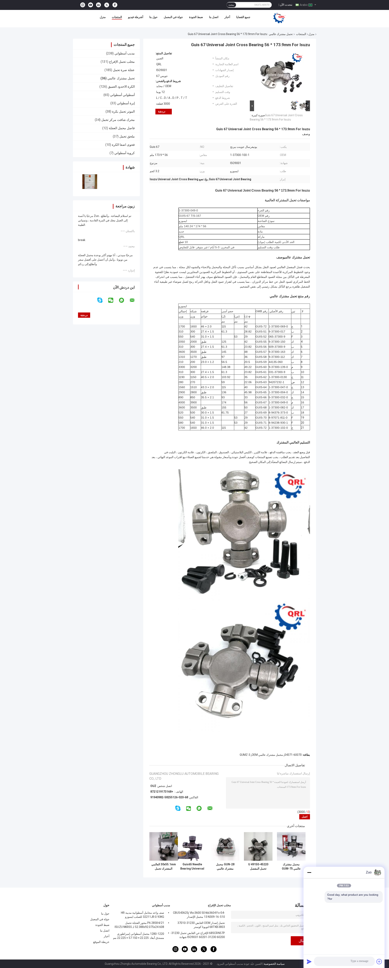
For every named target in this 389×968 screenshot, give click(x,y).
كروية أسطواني (124, 153)
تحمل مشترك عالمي (281, 34)
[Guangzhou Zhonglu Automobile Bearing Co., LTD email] (135, 300)
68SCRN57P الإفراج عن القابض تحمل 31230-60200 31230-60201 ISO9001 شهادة (197, 935)
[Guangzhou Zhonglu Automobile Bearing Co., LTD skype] (102, 300)
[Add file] (379, 961)
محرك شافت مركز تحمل (118, 120)
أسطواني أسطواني (122, 95)
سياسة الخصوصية (274, 963)
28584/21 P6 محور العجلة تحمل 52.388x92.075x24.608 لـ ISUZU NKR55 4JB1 (139, 925)
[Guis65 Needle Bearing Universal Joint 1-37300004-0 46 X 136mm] (192, 846)
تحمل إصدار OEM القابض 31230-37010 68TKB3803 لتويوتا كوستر (201, 925)
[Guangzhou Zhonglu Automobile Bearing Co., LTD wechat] (113, 300)
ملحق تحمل (127, 136)
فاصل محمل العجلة (122, 128)
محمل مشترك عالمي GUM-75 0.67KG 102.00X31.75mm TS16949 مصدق (291, 866)
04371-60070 (293, 754)
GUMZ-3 (245, 754)
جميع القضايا (243, 17)
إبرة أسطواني (126, 103)
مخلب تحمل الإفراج (122, 62)
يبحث (231, 4)
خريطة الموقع (101, 941)
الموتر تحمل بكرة (123, 111)
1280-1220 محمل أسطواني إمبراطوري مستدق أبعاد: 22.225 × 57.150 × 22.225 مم (138, 935)
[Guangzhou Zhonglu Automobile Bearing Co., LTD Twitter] (107, 5)
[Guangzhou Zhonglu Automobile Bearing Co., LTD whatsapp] (124, 300)
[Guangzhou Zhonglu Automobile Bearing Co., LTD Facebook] (115, 4)
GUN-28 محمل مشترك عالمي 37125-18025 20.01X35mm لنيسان (225, 866)
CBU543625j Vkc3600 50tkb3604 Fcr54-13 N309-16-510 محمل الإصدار (199, 914)
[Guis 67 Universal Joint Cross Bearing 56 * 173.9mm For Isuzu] (281, 75)
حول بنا (153, 17)
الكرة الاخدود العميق (121, 86)
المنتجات (117, 17)
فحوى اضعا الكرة (123, 145)
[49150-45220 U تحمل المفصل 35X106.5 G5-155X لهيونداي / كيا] (258, 846)
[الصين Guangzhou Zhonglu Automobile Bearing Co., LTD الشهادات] (89, 181)
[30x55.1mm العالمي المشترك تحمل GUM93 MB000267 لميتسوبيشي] (163, 846)
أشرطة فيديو (135, 17)
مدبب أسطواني (124, 53)
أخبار (227, 17)
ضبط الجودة (196, 17)
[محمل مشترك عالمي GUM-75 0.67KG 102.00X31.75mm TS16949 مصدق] (291, 846)
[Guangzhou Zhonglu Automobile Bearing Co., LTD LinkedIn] (98, 4)
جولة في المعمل (173, 17)
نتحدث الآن (286, 4)
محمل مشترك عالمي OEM (267, 754)
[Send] (309, 961)
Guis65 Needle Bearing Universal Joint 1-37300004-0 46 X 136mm (192, 866)
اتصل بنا (213, 17)
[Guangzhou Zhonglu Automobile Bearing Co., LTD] (279, 18)
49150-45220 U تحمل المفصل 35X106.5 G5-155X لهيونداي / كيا (258, 866)
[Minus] (309, 872)
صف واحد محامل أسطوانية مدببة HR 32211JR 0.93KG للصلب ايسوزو (142, 914)
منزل (103, 17)
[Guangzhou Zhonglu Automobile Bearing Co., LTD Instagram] (82, 4)
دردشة (161, 111)
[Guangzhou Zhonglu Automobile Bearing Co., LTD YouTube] (90, 4)
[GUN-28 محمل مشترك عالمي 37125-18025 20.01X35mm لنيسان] (225, 846)
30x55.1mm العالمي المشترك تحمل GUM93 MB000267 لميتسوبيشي (163, 866)
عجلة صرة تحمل (124, 70)
